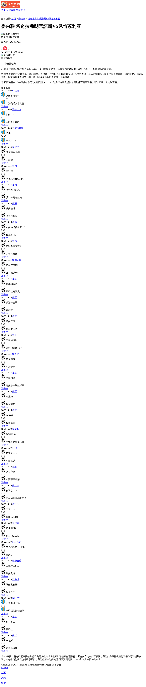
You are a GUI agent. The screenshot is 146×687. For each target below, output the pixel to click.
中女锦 (15, 90)
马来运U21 (17, 128)
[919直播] (10, 7)
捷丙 (14, 166)
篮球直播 (20, 10)
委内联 (21, 18)
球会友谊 (16, 542)
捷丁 (14, 278)
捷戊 (14, 635)
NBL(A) (16, 598)
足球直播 (10, 10)
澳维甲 (15, 147)
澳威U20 (16, 260)
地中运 (15, 579)
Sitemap (4, 667)
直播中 (4, 106)
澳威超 (15, 429)
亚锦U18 (16, 109)
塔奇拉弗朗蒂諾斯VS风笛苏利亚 (44, 18)
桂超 (14, 448)
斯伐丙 (15, 523)
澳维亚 (15, 354)
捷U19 (15, 485)
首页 (3, 10)
